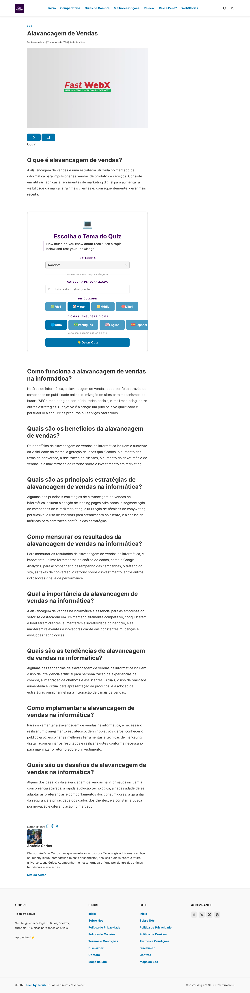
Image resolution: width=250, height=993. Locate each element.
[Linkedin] (202, 915)
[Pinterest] (217, 915)
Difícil (127, 306)
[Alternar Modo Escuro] (232, 8)
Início (30, 26)
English (112, 324)
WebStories (189, 8)
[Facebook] (194, 915)
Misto (79, 306)
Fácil (56, 306)
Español (139, 324)
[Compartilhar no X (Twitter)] (57, 827)
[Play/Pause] (34, 137)
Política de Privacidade (104, 927)
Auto (56, 324)
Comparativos (70, 8)
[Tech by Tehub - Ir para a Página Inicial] (19, 8)
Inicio (52, 8)
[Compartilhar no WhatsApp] (48, 827)
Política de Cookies (101, 934)
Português (83, 324)
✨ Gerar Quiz (87, 342)
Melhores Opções (126, 8)
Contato (94, 955)
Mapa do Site (97, 962)
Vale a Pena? (168, 8)
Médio (102, 306)
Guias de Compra (97, 8)
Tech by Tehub (36, 985)
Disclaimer (96, 948)
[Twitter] (209, 915)
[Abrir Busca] (224, 8)
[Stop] (48, 137)
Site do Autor (36, 875)
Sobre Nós (95, 920)
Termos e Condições (103, 941)
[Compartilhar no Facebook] (52, 827)
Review (149, 8)
